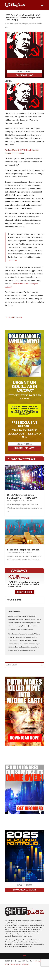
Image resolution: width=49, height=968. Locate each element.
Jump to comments (14, 319)
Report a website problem (13, 966)
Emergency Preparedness (29, 23)
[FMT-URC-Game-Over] (24, 815)
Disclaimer (25, 966)
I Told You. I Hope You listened (23, 551)
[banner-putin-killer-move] (24, 747)
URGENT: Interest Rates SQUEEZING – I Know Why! (22, 498)
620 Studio (38, 963)
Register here (24, 594)
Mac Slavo (10, 23)
